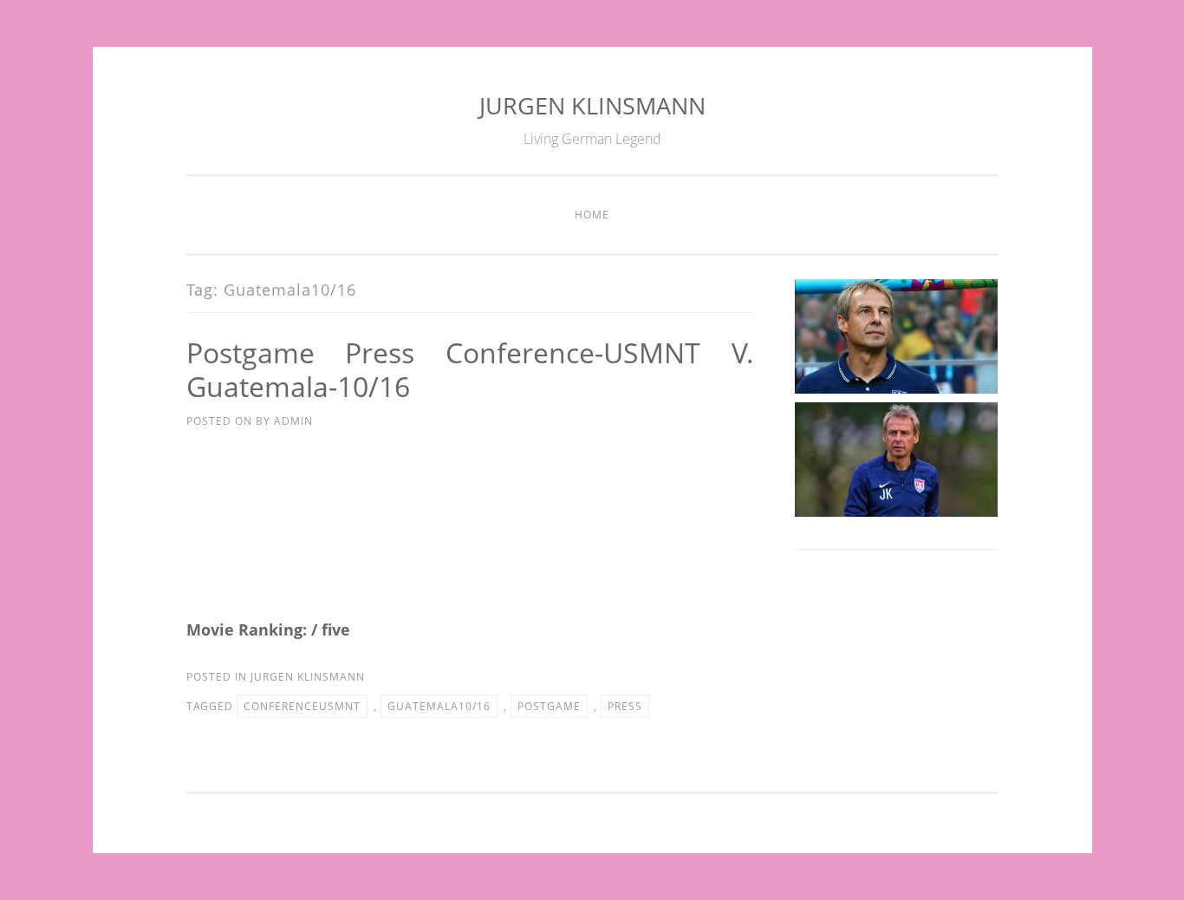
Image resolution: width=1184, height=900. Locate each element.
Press (625, 706)
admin (293, 421)
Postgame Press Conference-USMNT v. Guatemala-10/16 (470, 369)
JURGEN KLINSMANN (592, 105)
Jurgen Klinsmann (307, 676)
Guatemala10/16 (439, 706)
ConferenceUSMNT (302, 706)
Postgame (549, 706)
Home (592, 214)
